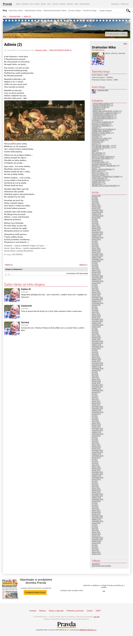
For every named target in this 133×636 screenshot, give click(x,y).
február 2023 (96, 272)
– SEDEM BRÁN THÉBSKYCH (103, 115)
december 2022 (97, 276)
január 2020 (96, 339)
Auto (31, 4)
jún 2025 (95, 221)
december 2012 (97, 494)
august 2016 (96, 414)
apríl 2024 (95, 247)
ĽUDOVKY (95, 149)
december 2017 (97, 385)
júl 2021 (95, 307)
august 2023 (96, 261)
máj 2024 (95, 245)
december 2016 (97, 407)
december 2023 (97, 254)
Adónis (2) (27, 16)
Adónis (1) (83, 265)
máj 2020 (95, 332)
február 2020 (96, 337)
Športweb (25, 4)
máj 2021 (95, 310)
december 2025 (97, 210)
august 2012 (96, 501)
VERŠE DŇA (96, 182)
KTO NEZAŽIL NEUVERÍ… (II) (102, 146)
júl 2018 (95, 372)
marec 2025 (96, 227)
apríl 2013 (95, 487)
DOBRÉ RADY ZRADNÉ (100, 131)
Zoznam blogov (74, 10)
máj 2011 (95, 528)
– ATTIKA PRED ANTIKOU (101, 104)
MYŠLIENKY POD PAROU (101, 158)
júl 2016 (95, 416)
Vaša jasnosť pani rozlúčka (101, 566)
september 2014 (97, 456)
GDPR (98, 611)
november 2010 (97, 539)
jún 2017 (95, 396)
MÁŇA (94, 151)
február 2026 (96, 207)
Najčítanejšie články (33, 10)
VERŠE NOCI (96, 184)
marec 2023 (96, 270)
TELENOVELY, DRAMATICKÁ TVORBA (105, 177)
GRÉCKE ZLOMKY (98, 140)
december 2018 (97, 363)
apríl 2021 (95, 312)
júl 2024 (95, 241)
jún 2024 (95, 243)
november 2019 (97, 343)
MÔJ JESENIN (97, 153)
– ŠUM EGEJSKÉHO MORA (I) (102, 117)
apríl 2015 (95, 443)
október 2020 (96, 323)
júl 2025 (95, 219)
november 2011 (97, 517)
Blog (5, 10)
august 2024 (96, 239)
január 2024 (96, 252)
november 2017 (97, 387)
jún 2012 (95, 505)
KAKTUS (95, 144)
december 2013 (97, 472)
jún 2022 (95, 287)
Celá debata (70, 273)
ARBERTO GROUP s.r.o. (88, 630)
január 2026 (96, 208)
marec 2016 (96, 423)
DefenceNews (85, 4)
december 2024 (97, 232)
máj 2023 (95, 267)
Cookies (90, 611)
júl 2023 (95, 263)
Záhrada (62, 4)
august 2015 (96, 436)
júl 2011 (94, 525)
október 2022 (96, 279)
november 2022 (97, 277)
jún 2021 (95, 308)
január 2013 (96, 492)
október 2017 (96, 388)
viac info (96, 617)
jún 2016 (95, 417)
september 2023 (97, 259)
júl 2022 (95, 285)
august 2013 (96, 479)
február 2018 (96, 381)
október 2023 (96, 257)
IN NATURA (96, 142)
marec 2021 (96, 314)
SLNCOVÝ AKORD (98, 175)
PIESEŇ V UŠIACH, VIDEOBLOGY (104, 166)
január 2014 (96, 470)
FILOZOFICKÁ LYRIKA (100, 138)
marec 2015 (96, 445)
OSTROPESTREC (98, 162)
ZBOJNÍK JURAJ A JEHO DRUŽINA (104, 186)
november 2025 (97, 212)
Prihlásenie (125, 4)
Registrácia (115, 4)
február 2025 (96, 228)
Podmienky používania (75, 611)
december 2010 (97, 537)
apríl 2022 (95, 290)
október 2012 (96, 497)
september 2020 (97, 325)
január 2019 (96, 361)
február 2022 (96, 294)
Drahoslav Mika (14, 16)
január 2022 (96, 296)
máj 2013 (95, 485)
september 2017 (97, 390)
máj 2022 (95, 288)
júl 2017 (95, 394)
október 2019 (96, 345)
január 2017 (96, 405)
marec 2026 (96, 205)
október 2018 (96, 367)
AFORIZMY (96, 120)
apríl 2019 (95, 356)
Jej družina (96, 564)
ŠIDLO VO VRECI (98, 173)
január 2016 (96, 427)
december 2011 (97, 516)
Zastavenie (26, 306)
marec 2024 (96, 248)
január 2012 (96, 514)
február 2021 (96, 316)
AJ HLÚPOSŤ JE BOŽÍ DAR (101, 122)
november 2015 (97, 430)
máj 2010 (95, 548)
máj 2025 (95, 223)
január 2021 (96, 317)
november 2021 (97, 299)
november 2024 (97, 234)
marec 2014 (96, 467)
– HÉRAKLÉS (97, 109)
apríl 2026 (95, 203)
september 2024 (97, 237)
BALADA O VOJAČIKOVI (100, 124)
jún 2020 (95, 330)
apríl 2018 (95, 377)
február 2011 (96, 534)
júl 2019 (95, 350)
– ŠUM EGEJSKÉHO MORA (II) (103, 118)
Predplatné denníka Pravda (35, 592)
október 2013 (96, 476)
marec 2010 (96, 552)
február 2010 (96, 554)
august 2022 (96, 283)
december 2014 (97, 450)
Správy (18, 4)
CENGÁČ (95, 127)
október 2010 (96, 541)
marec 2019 (96, 357)
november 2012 (97, 496)
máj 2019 (95, 354)
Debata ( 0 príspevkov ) (14, 269)
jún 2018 (95, 374)
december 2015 (97, 428)
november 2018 (97, 365)
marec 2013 (96, 488)
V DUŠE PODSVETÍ (99, 180)
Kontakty (32, 611)
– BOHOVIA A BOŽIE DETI (101, 106)
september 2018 (97, 368)
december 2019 (97, 341)
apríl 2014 (95, 465)
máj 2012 (95, 507)
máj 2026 (95, 201)
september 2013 (97, 477)
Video (76, 4)
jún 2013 (95, 483)
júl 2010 (95, 545)
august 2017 (96, 392)
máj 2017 (95, 397)
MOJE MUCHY (97, 155)
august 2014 (96, 457)
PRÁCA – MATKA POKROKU (102, 169)
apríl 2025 (95, 225)
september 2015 (97, 434)
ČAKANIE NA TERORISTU (101, 126)
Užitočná (70, 4)
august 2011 (96, 523)
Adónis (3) (9, 265)
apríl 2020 (95, 334)
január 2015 (96, 448)
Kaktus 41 (26, 289)
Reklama (42, 611)
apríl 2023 (95, 268)
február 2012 (96, 512)
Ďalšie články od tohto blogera (24, 284)
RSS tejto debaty (82, 273)
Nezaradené (96, 160)
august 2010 (96, 543)
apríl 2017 (95, 399)
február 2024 (96, 250)
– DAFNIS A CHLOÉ (99, 107)
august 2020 (96, 327)
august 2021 (96, 305)
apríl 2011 (95, 530)
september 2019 (97, 347)
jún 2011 (95, 527)
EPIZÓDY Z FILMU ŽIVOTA (101, 133)
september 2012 (97, 499)
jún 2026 (95, 199)
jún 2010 (95, 547)
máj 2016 (95, 419)
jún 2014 (95, 461)
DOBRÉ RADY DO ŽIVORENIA (103, 129)
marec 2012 (96, 510)
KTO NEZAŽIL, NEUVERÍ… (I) (102, 147)
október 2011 (96, 519)
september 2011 (97, 521)
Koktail (37, 4)
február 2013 (96, 490)
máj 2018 (95, 376)
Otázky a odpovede (56, 611)
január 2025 (96, 230)
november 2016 (97, 408)
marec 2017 (96, 401)
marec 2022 (96, 292)
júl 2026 (95, 197)
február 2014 (96, 468)
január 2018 (96, 383)
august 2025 (96, 217)
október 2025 (96, 214)
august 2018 (96, 370)
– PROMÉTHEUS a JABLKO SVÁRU (105, 113)
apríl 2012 (95, 508)
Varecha (55, 4)
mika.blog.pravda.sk (98, 50)
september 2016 (97, 412)
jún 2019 (95, 352)
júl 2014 (95, 459)
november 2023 (97, 256)
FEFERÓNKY (96, 135)
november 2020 (97, 321)
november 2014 (97, 452)
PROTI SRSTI (96, 171)
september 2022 (97, 281)
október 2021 (96, 301)
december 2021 (97, 297)
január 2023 (96, 274)
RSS (125, 44)
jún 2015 (95, 439)
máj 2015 (95, 441)
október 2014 (96, 454)
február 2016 (96, 425)
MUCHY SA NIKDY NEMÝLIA (102, 157)
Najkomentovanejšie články (54, 10)
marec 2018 (96, 379)
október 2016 (96, 410)
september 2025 (97, 216)
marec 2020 (96, 336)
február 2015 (96, 447)
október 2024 (96, 236)
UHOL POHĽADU (98, 178)
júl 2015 (95, 437)
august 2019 (96, 348)
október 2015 (96, 432)
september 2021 (97, 303)
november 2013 (97, 474)
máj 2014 (95, 463)
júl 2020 (95, 328)
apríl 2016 (95, 421)
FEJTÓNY (95, 137)
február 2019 (96, 359)
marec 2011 (96, 532)
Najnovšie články (16, 10)
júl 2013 (95, 481)
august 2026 (96, 196)
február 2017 (96, 403)
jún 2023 (95, 265)
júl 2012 (95, 503)
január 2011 (96, 536)
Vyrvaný (25, 322)
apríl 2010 (95, 550)
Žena (49, 4)
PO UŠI (94, 167)
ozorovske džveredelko (100, 164)
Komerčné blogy (90, 10)
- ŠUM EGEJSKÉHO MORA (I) (59, 50)
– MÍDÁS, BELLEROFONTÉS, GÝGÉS (105, 111)
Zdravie (43, 4)
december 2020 (97, 319)
